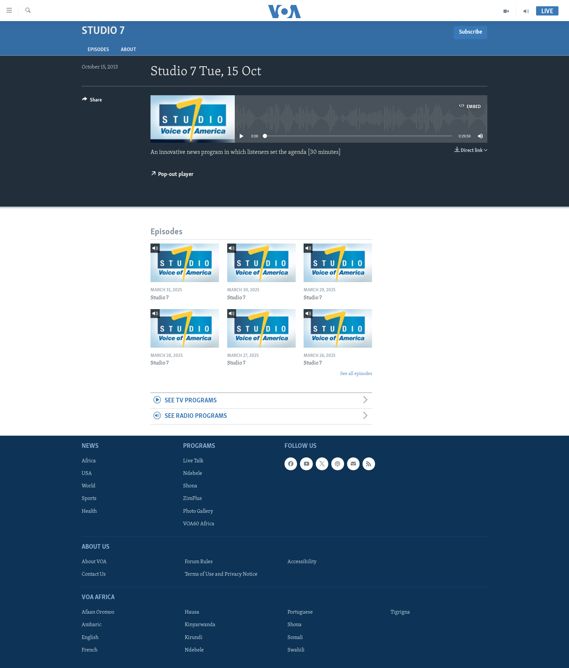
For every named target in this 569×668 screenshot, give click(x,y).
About (128, 49)
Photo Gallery (198, 511)
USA (87, 473)
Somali (295, 637)
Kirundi (194, 637)
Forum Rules (199, 562)
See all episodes (356, 373)
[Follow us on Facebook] (290, 463)
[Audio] (526, 11)
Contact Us (94, 574)
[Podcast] (337, 463)
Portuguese (300, 612)
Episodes (98, 49)
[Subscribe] (353, 463)
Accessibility (301, 562)
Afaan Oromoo (98, 612)
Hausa (192, 612)
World (88, 486)
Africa (89, 461)
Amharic (91, 624)
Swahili (296, 650)
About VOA (94, 562)
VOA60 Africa (198, 523)
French (89, 650)
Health (89, 511)
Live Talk (193, 461)
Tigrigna (400, 612)
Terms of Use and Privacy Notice (221, 574)
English (90, 637)
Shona (190, 486)
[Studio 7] (184, 263)
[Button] (92, 101)
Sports (89, 498)
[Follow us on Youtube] (306, 463)
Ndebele (192, 473)
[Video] (506, 11)
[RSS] (369, 463)
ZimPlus (192, 498)
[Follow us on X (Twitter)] (322, 463)
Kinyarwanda (200, 624)
